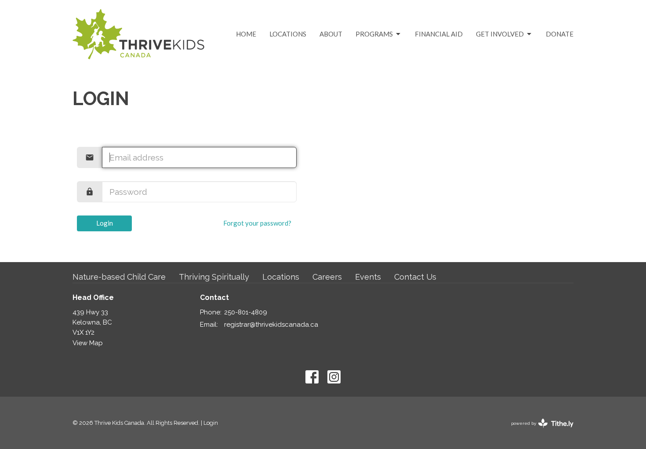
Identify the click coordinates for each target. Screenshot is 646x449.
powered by (538, 431)
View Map (88, 343)
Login (104, 223)
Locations (287, 34)
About (330, 34)
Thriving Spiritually (214, 276)
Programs (374, 34)
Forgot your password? (257, 223)
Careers (327, 276)
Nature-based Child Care (119, 276)
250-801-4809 (245, 312)
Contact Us (415, 276)
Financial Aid (439, 34)
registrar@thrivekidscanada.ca (271, 325)
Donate (559, 34)
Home (246, 34)
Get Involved (500, 34)
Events (368, 276)
